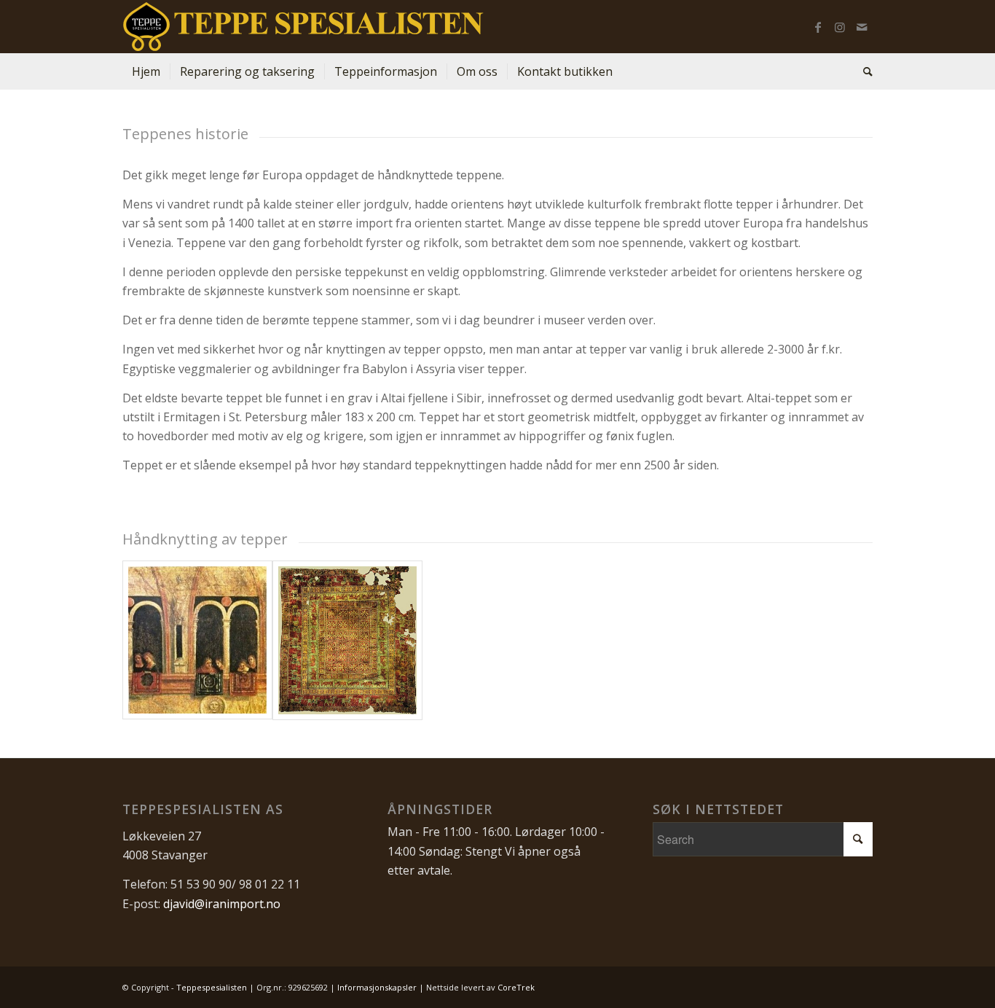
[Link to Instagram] (840, 27)
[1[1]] (347, 640)
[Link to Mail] (862, 27)
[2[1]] (197, 640)
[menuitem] (146, 71)
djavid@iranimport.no (221, 904)
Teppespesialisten (211, 987)
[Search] (863, 71)
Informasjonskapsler (377, 987)
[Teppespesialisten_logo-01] (303, 26)
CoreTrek (516, 987)
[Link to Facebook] (818, 27)
